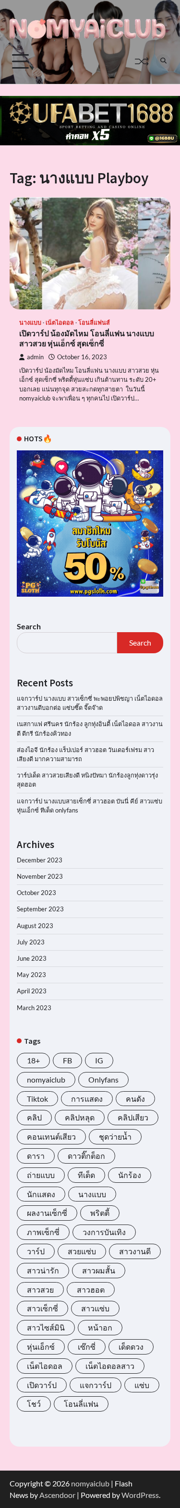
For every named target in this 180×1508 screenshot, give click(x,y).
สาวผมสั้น (98, 1270)
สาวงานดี (135, 1251)
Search (29, 626)
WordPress (140, 1494)
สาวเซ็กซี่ (42, 1308)
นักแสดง (41, 1194)
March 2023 (34, 1008)
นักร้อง (129, 1174)
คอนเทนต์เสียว (51, 1136)
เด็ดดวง (131, 1346)
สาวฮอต (91, 1289)
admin (35, 357)
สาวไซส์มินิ (46, 1327)
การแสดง (87, 1098)
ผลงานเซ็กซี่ (47, 1212)
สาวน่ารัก (43, 1270)
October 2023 (36, 892)
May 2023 (31, 974)
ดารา (36, 1155)
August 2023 (35, 926)
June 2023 (32, 958)
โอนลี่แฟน (81, 1403)
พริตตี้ (99, 1212)
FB (67, 1060)
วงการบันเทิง (104, 1232)
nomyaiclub (46, 1079)
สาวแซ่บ (95, 1308)
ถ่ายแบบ (41, 1174)
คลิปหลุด (80, 1117)
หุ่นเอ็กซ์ (41, 1346)
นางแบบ (30, 322)
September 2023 (40, 909)
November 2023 (40, 876)
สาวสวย (40, 1289)
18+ (33, 1060)
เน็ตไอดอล (60, 322)
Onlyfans (103, 1079)
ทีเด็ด (86, 1174)
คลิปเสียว (133, 1117)
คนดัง (135, 1098)
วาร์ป (36, 1251)
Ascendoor (57, 1494)
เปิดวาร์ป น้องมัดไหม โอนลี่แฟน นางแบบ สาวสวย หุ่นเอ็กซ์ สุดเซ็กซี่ (86, 338)
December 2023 (39, 860)
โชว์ (34, 1403)
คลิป (34, 1117)
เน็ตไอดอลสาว (109, 1365)
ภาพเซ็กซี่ (43, 1232)
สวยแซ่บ (82, 1251)
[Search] (163, 61)
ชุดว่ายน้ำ (115, 1136)
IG (99, 1060)
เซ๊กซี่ (87, 1346)
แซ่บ (141, 1385)
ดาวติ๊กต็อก (86, 1155)
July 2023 (31, 942)
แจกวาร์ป (95, 1385)
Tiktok (37, 1098)
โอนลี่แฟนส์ (94, 322)
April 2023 (32, 991)
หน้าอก (100, 1327)
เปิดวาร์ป (42, 1385)
